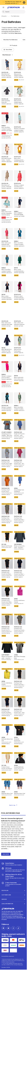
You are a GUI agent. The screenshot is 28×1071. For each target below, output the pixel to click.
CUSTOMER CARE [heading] (6, 895)
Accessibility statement (8, 956)
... (8, 16)
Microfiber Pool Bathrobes (11, 39)
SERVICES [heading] (4, 899)
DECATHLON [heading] (5, 890)
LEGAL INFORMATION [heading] (7, 903)
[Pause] (24, 2)
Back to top (12, 805)
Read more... (18, 33)
